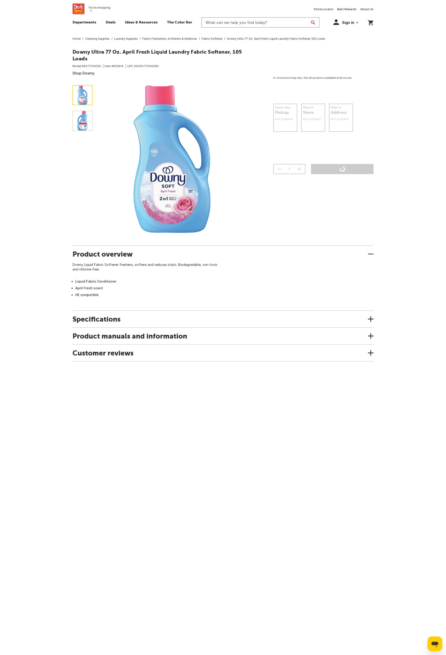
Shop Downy (83, 73)
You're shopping (99, 7)
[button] (345, 22)
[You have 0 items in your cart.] (371, 22)
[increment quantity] (299, 169)
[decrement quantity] (279, 169)
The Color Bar (179, 22)
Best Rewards (347, 9)
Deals (111, 22)
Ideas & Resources (141, 22)
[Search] (313, 22)
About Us (367, 9)
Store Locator (324, 9)
